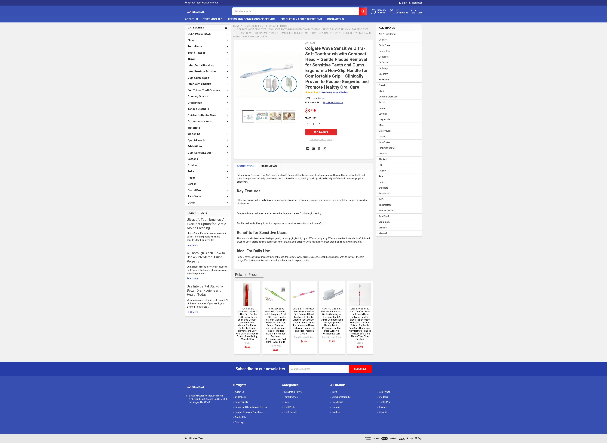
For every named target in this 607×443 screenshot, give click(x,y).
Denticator (384, 57)
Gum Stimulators (198, 77)
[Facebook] (307, 148)
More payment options (321, 139)
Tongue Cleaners (198, 108)
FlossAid (383, 85)
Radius (382, 170)
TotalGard (384, 216)
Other (191, 202)
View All (383, 233)
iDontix (382, 102)
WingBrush (384, 222)
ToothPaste (195, 46)
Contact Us (335, 19)
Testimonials (213, 19)
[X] (324, 148)
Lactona (193, 158)
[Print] (319, 148)
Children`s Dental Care (202, 115)
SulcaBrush (384, 193)
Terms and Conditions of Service (252, 19)
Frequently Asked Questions (301, 19)
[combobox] (299, 11)
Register (417, 2)
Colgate (383, 39)
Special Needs (196, 140)
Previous (238, 116)
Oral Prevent (385, 131)
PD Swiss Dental (387, 148)
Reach (192, 177)
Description (245, 166)
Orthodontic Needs (200, 121)
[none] (268, 75)
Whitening (194, 133)
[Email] (313, 148)
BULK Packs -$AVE (199, 33)
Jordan (192, 183)
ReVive (382, 182)
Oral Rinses (195, 102)
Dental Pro (194, 190)
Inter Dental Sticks (199, 83)
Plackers (383, 159)
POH (381, 165)
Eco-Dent (383, 74)
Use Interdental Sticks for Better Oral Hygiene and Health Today (205, 290)
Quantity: (311, 117)
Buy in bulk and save (333, 102)
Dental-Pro (384, 51)
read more (192, 245)
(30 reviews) (325, 92)
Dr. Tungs (383, 68)
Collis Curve (384, 45)
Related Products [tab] (249, 275)
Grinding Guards (198, 96)
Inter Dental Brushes (201, 65)
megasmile (384, 119)
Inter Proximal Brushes (202, 71)
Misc (381, 125)
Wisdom (383, 227)
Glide (381, 91)
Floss (191, 40)
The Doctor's (385, 205)
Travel (191, 58)
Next (298, 116)
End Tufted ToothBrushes (204, 90)
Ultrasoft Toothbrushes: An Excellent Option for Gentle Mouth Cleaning (206, 224)
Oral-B (382, 136)
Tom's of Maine (386, 210)
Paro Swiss (194, 196)
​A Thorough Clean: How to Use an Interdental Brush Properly (206, 257)
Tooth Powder (196, 52)
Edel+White (195, 146)
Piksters (383, 153)
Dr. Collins (383, 62)
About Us (191, 19)
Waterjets (194, 127)
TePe (191, 171)
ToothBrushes (291, 397)
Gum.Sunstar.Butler (200, 152)
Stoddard (193, 165)
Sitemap (239, 422)
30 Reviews (269, 166)
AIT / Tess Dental (387, 34)
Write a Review (340, 92)
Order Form (240, 397)
